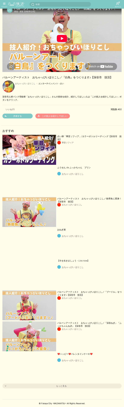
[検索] (32, 4)
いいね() (10, 109)
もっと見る (61, 386)
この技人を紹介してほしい (52, 115)
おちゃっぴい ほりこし (25, 83)
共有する (17, 116)
